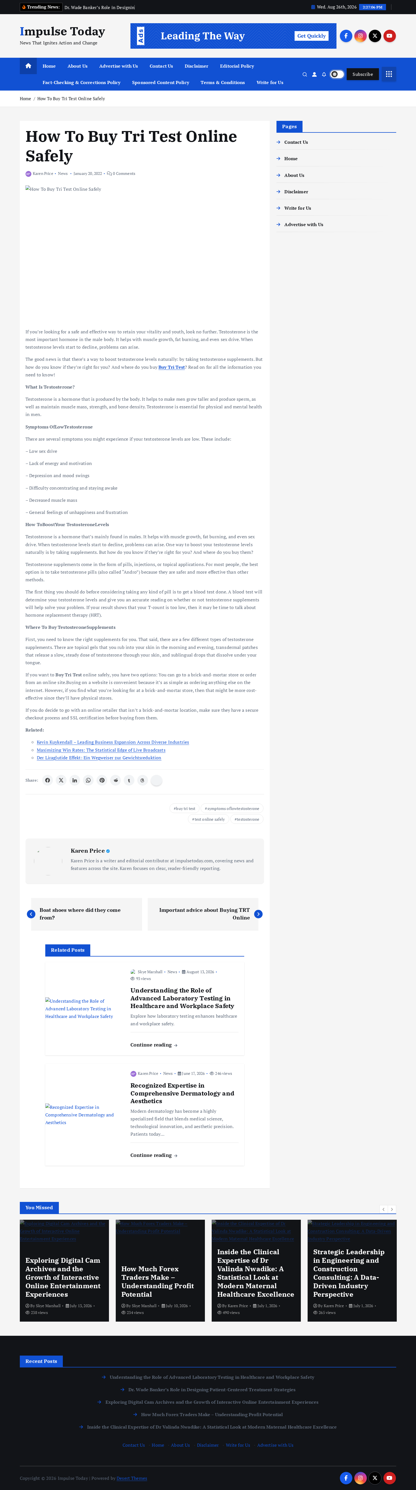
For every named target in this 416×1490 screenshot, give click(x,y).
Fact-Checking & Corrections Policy (81, 82)
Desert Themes (132, 1478)
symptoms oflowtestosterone (233, 808)
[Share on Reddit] (115, 780)
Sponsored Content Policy (160, 82)
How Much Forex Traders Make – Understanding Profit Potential (212, 1414)
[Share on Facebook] (47, 780)
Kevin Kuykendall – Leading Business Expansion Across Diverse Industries (113, 742)
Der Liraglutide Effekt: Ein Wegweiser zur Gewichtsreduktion (99, 757)
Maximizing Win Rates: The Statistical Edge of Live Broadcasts (101, 750)
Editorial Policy (237, 66)
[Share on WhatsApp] (88, 780)
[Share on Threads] (142, 780)
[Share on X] (61, 780)
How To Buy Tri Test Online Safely (71, 98)
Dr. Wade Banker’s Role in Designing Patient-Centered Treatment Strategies (212, 1389)
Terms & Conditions (223, 82)
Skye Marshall (150, 971)
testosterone (248, 819)
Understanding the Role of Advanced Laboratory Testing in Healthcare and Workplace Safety (212, 1377)
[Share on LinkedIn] (74, 780)
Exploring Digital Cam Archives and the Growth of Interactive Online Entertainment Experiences (212, 1402)
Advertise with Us (118, 66)
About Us (77, 66)
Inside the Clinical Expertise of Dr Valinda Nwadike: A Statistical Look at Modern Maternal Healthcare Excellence (212, 1427)
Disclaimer (197, 66)
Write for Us (270, 82)
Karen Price (43, 173)
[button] (383, 1209)
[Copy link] (156, 780)
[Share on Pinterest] (102, 780)
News (63, 173)
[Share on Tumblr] (129, 780)
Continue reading (151, 1044)
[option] (64, 1271)
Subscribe (363, 74)
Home (49, 66)
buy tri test (185, 808)
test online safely (210, 819)
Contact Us (161, 66)
